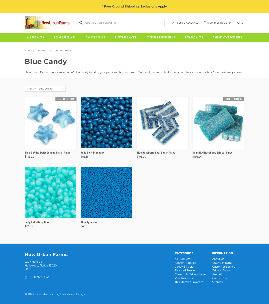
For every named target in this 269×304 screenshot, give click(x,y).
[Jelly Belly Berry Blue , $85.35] (50, 192)
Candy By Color (95, 37)
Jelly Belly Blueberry (92, 152)
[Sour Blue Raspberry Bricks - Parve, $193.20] (218, 122)
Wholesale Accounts (185, 22)
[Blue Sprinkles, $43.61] (106, 192)
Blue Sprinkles (89, 222)
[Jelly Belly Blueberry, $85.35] (106, 122)
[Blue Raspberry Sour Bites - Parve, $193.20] (162, 122)
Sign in (211, 22)
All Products (35, 37)
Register (225, 22)
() (242, 22)
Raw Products (194, 37)
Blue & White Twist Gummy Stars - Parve (47, 152)
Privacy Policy (221, 270)
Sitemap (217, 282)
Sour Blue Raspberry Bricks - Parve (212, 152)
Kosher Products (65, 37)
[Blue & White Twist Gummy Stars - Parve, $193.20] (50, 122)
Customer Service (223, 266)
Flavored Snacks (125, 37)
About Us (218, 259)
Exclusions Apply (154, 6)
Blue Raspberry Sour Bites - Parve (156, 152)
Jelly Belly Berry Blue (37, 222)
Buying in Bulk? (222, 262)
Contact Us (219, 278)
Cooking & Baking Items (160, 37)
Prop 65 (217, 274)
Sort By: (31, 88)
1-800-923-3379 (39, 277)
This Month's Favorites (227, 37)
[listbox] (52, 88)
